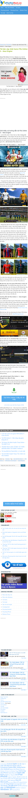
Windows (10, 787)
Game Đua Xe (12, 773)
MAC (9, 780)
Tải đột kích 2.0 (14, 785)
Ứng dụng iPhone (14, 10)
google (6, 775)
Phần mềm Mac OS (7, 594)
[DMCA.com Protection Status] (14, 796)
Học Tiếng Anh (11, 774)
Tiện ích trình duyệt (7, 604)
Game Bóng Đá (21, 460)
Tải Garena (2, 709)
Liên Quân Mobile (4, 708)
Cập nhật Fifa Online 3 (18, 459)
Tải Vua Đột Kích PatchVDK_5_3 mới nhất (13, 451)
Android (9, 764)
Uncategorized (5, 607)
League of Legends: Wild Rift (14, 777)
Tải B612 (2, 711)
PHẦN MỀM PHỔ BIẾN (14, 504)
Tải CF (24, 783)
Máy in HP (16, 782)
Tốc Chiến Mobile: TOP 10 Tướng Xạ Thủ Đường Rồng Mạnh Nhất (17, 674)
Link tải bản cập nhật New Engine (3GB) (14, 405)
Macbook (13, 780)
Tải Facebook (3, 704)
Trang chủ (2, 44)
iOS (16, 775)
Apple (15, 764)
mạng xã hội (22, 782)
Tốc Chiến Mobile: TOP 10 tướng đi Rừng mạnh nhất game (16, 664)
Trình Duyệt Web (18, 783)
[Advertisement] (14, 29)
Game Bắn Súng (14, 767)
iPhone (3, 776)
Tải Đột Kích (3, 698)
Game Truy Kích (4, 697)
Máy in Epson (10, 782)
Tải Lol (1, 700)
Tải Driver (4, 785)
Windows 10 (6, 789)
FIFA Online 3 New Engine (10, 460)
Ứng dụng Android (5, 10)
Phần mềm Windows (9, 7)
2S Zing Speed (3, 763)
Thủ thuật (3, 13)
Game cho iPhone (15, 769)
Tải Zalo (2, 706)
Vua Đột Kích (24, 785)
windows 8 (23, 787)
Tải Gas (2, 703)
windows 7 (18, 787)
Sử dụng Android (8, 784)
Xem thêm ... (24, 658)
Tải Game (18, 7)
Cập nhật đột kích (6, 765)
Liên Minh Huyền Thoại (5, 701)
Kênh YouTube (10, 13)
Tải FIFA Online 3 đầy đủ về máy (14, 398)
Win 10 (3, 788)
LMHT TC (6, 780)
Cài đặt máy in (21, 764)
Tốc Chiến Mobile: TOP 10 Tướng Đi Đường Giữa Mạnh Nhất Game (17, 684)
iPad (20, 774)
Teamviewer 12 (3, 712)
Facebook (4, 767)
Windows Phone (23, 10)
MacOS (18, 780)
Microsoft (4, 782)
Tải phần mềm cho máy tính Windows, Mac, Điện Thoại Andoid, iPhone (11, 3)
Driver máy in (17, 765)
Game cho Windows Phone (12, 771)
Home (2, 7)
